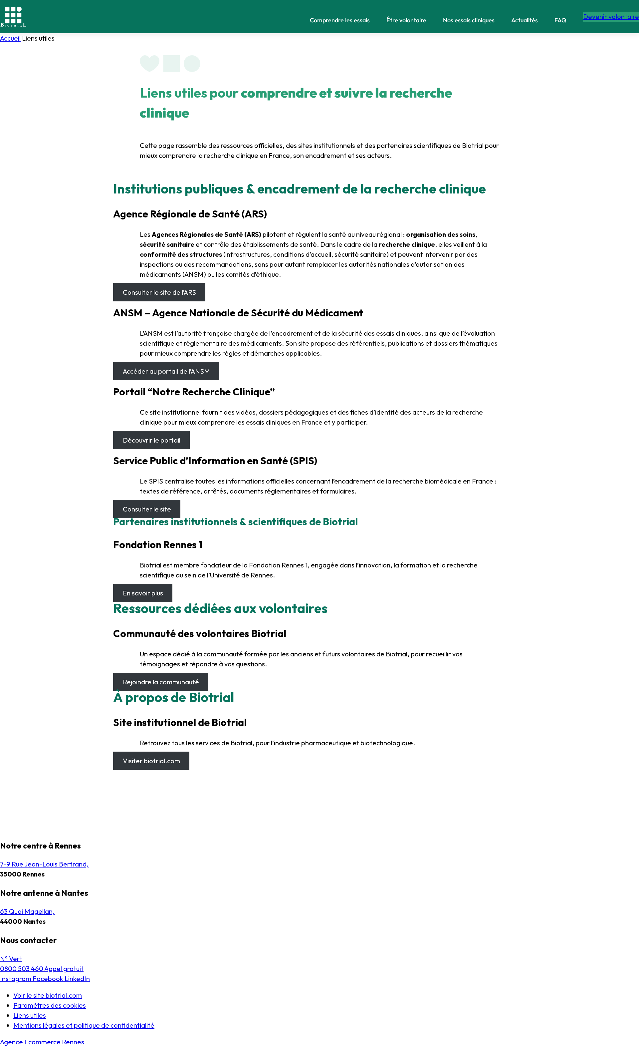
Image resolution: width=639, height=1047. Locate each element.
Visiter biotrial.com (151, 761)
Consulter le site (147, 509)
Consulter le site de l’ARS (159, 292)
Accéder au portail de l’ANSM (166, 371)
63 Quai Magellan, (27, 911)
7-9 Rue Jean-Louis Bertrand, (44, 864)
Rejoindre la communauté (161, 682)
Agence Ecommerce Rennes (42, 1042)
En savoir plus (143, 593)
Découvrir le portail (151, 440)
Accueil (10, 38)
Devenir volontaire (611, 16)
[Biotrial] (13, 17)
